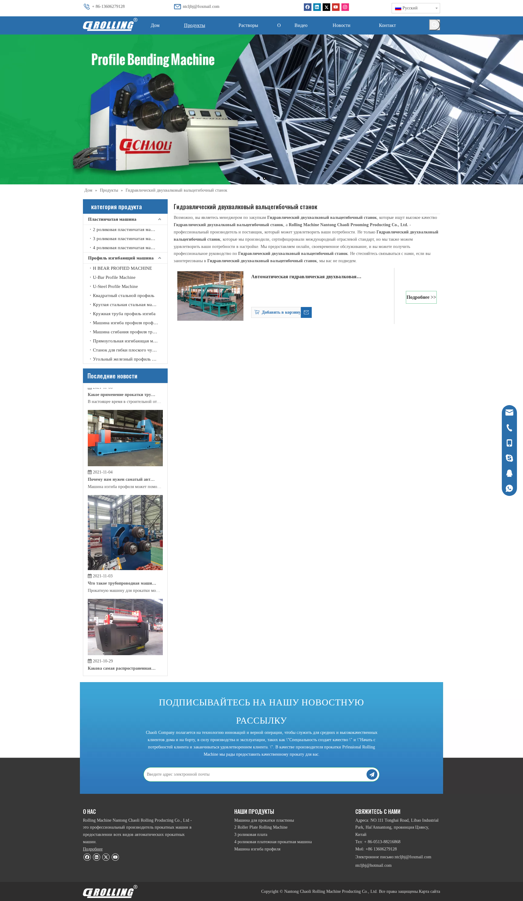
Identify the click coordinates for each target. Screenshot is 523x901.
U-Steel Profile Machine (115, 286)
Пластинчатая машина (112, 219)
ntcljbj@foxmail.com (201, 6)
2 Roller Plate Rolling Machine (261, 827)
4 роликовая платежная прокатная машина (273, 842)
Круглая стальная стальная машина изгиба (130, 304)
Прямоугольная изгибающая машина (129, 340)
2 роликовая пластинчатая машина (127, 229)
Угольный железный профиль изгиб (128, 359)
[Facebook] (307, 7)
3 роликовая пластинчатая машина (127, 238)
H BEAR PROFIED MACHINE (122, 268)
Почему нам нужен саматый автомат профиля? (122, 452)
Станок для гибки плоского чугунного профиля (130, 350)
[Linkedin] (317, 7)
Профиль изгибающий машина (121, 258)
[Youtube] (336, 7)
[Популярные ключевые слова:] (434, 24)
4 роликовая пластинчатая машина (127, 247)
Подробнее (93, 849)
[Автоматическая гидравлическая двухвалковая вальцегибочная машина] (210, 295)
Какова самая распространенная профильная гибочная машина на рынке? (122, 641)
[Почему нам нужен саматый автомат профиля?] (125, 437)
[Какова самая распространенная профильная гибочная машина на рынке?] (125, 626)
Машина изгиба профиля (257, 849)
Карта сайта (429, 891)
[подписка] (372, 774)
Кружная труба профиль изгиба (124, 313)
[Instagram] (345, 7)
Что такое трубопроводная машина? (122, 556)
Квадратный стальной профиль (123, 295)
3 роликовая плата (250, 834)
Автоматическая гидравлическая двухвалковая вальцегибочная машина (304, 277)
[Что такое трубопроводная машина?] (125, 541)
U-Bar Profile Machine (114, 277)
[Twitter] (326, 7)
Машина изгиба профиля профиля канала (130, 322)
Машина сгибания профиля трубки (127, 331)
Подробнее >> (421, 297)
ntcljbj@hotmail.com (373, 865)
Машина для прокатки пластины (264, 820)
